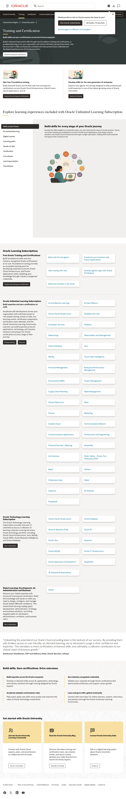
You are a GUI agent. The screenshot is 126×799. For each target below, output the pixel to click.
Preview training (10, 342)
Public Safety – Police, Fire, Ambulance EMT (95, 457)
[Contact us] (118, 5)
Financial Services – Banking (60, 445)
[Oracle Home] (20, 6)
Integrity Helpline (89, 785)
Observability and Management (97, 335)
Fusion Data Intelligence (94, 356)
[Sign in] (113, 5)
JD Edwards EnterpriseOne (59, 572)
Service (51, 413)
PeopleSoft (88, 562)
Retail (50, 469)
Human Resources (56, 402)
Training (21, 14)
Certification (32, 14)
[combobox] (63, 6)
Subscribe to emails (75, 785)
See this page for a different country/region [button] (74, 29)
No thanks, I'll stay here (95, 23)
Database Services (91, 313)
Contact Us (101, 785)
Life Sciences (53, 456)
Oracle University (9, 14)
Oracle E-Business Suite (58, 529)
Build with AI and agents (58, 257)
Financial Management (58, 367)
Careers (63, 785)
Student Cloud (54, 424)
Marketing (88, 413)
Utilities (87, 469)
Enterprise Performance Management (94, 368)
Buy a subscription (10, 546)
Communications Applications (61, 434)
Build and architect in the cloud (61, 284)
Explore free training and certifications (17, 96)
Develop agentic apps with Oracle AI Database (98, 271)
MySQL (51, 356)
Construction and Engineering (96, 434)
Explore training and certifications (15, 54)
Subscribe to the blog (57, 766)
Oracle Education (28, 22)
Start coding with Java (57, 270)
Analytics (88, 324)
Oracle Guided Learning (48, 14)
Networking (53, 335)
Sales (86, 402)
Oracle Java (53, 540)
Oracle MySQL (54, 551)
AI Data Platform (91, 303)
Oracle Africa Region (10, 22)
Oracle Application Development (62, 562)
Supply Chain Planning (58, 391)
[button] (7, 5)
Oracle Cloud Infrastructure (59, 313)
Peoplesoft (52, 501)
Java (86, 346)
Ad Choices (55, 785)
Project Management (93, 381)
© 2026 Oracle (8, 785)
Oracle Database (55, 346)
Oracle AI (88, 529)
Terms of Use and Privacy (25, 785)
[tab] (20, 126)
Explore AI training (76, 96)
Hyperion (52, 490)
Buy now (22, 342)
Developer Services (56, 324)
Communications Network (95, 424)
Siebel (86, 480)
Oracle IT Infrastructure (94, 551)
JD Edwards (89, 490)
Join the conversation (16, 766)
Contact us (95, 766)
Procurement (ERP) (56, 381)
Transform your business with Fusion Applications (96, 258)
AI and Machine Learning (58, 303)
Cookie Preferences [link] (42, 785)
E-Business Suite (55, 480)
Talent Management (92, 391)
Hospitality (88, 445)
